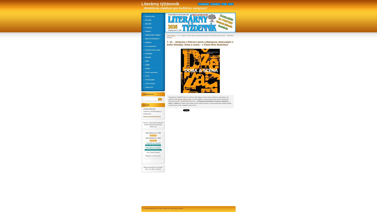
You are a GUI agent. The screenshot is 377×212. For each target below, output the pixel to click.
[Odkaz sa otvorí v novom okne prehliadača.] (200, 93)
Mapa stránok (216, 4)
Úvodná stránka (171, 35)
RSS (225, 4)
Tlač (231, 4)
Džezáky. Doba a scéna (184, 99)
